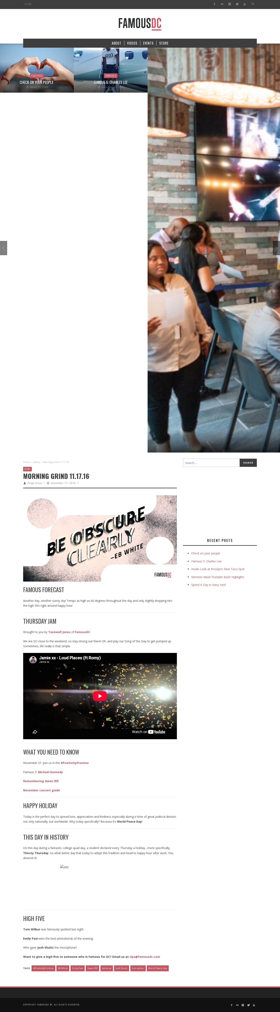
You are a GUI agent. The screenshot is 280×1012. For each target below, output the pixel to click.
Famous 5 (110, 75)
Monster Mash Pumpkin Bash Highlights (217, 577)
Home (26, 462)
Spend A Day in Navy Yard (208, 585)
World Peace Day (157, 968)
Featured (37, 75)
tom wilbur (138, 968)
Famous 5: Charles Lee (110, 82)
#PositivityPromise (43, 968)
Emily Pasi (77, 968)
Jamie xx (106, 968)
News (37, 462)
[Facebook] (214, 4)
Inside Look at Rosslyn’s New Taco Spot (218, 569)
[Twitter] (237, 4)
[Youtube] (244, 4)
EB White (63, 968)
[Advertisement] (217, 501)
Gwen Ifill (92, 968)
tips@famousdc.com (145, 957)
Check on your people (37, 82)
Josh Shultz (121, 968)
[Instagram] (229, 4)
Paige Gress (34, 483)
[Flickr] (222, 4)
